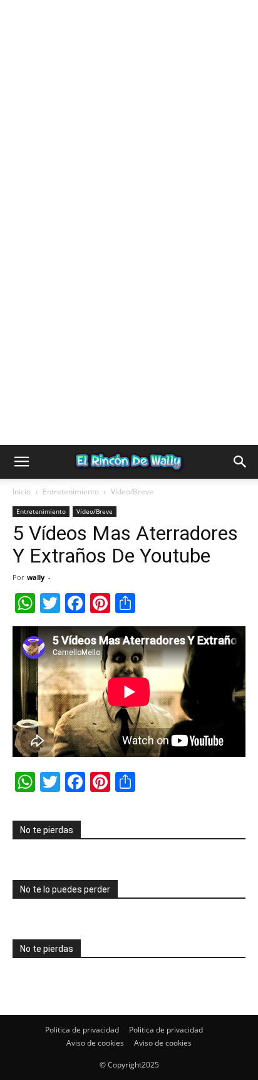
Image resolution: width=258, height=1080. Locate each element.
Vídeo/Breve (132, 491)
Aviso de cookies (95, 1043)
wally (35, 577)
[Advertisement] (129, 129)
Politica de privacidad (82, 1029)
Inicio (22, 491)
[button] (21, 462)
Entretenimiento (71, 491)
